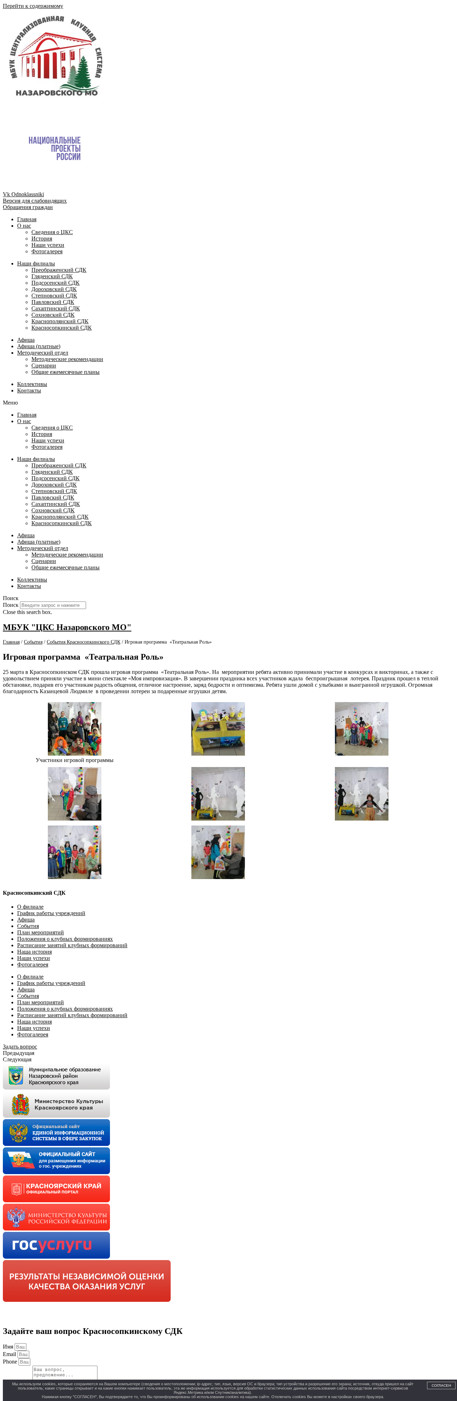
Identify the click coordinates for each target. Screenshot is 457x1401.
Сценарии (43, 365)
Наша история (34, 952)
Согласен (441, 1385)
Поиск (11, 605)
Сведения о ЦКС (52, 232)
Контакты (29, 390)
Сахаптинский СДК (55, 308)
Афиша (26, 340)
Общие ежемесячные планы (65, 372)
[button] (228, 403)
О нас (24, 226)
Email (10, 1354)
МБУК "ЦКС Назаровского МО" (67, 627)
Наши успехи (47, 245)
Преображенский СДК (58, 270)
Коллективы (32, 384)
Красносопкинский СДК (61, 328)
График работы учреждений (51, 913)
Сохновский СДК (53, 315)
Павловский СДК (52, 302)
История (41, 238)
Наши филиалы (36, 263)
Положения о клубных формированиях (65, 939)
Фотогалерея (46, 251)
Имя (9, 1347)
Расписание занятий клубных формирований (72, 945)
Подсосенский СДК (55, 283)
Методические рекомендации (67, 359)
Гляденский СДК (52, 276)
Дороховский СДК (54, 289)
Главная (26, 219)
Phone (11, 1362)
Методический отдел (42, 353)
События (28, 926)
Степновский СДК (54, 296)
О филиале (30, 907)
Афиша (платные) (38, 346)
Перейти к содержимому (33, 6)
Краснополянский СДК (60, 321)
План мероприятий (40, 932)
